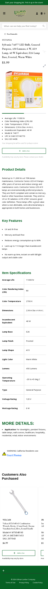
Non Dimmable (12, 34)
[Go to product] (18, 502)
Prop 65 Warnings (14, 455)
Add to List (26, 151)
